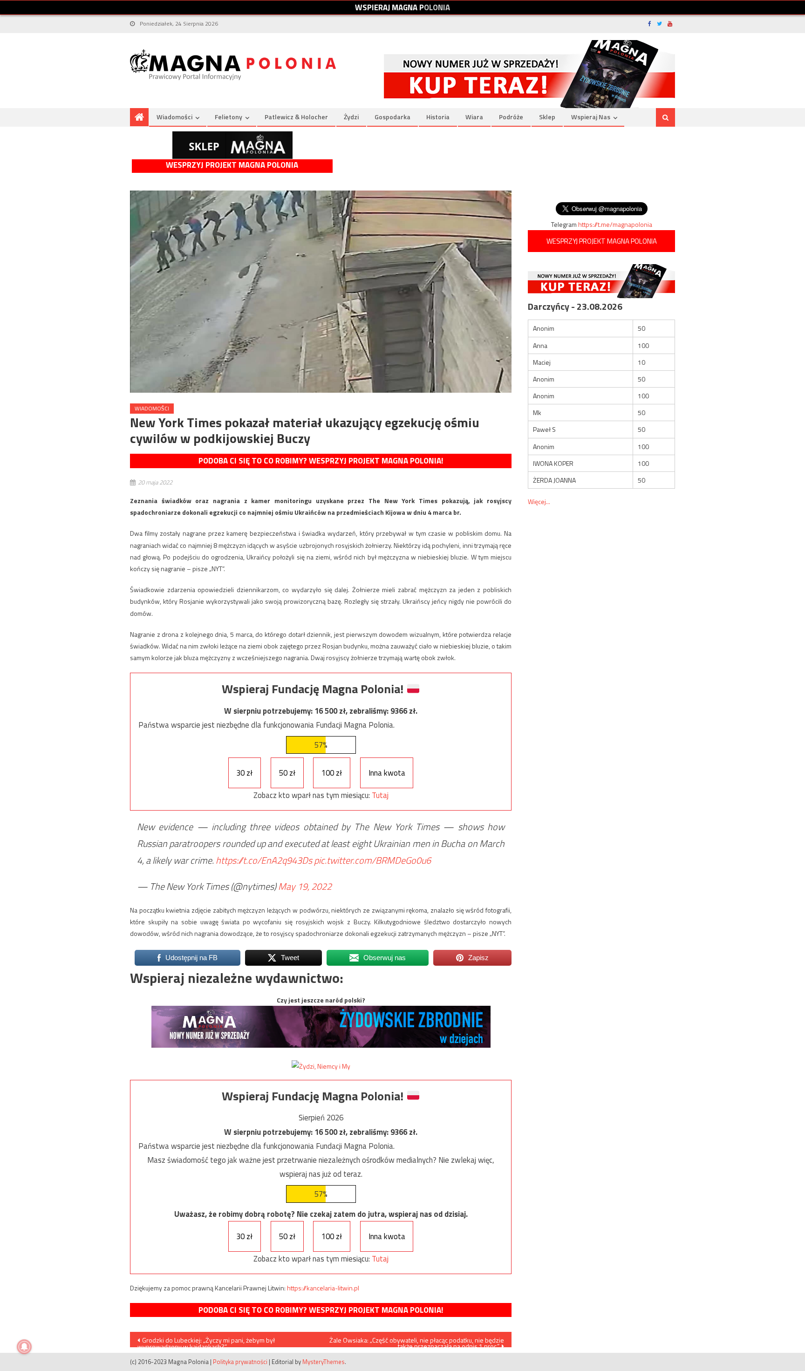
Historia (438, 117)
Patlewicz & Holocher (296, 117)
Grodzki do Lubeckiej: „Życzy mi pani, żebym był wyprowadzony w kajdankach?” (206, 1341)
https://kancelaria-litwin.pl (323, 1288)
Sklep (547, 117)
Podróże (511, 117)
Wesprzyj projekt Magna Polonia (232, 165)
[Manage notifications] (24, 1346)
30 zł (244, 773)
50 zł (287, 773)
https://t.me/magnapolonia (615, 224)
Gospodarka (392, 117)
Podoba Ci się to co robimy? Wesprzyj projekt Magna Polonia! (320, 461)
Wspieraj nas (590, 117)
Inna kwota (386, 773)
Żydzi (351, 117)
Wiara (474, 117)
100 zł (331, 773)
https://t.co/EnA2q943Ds (264, 860)
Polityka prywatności (240, 1361)
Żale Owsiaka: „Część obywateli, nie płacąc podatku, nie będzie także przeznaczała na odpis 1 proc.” (416, 1341)
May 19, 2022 (305, 886)
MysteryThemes (323, 1361)
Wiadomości (174, 117)
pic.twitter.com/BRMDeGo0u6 (372, 860)
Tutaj (380, 795)
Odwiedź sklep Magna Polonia (232, 145)
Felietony (228, 117)
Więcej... (539, 501)
